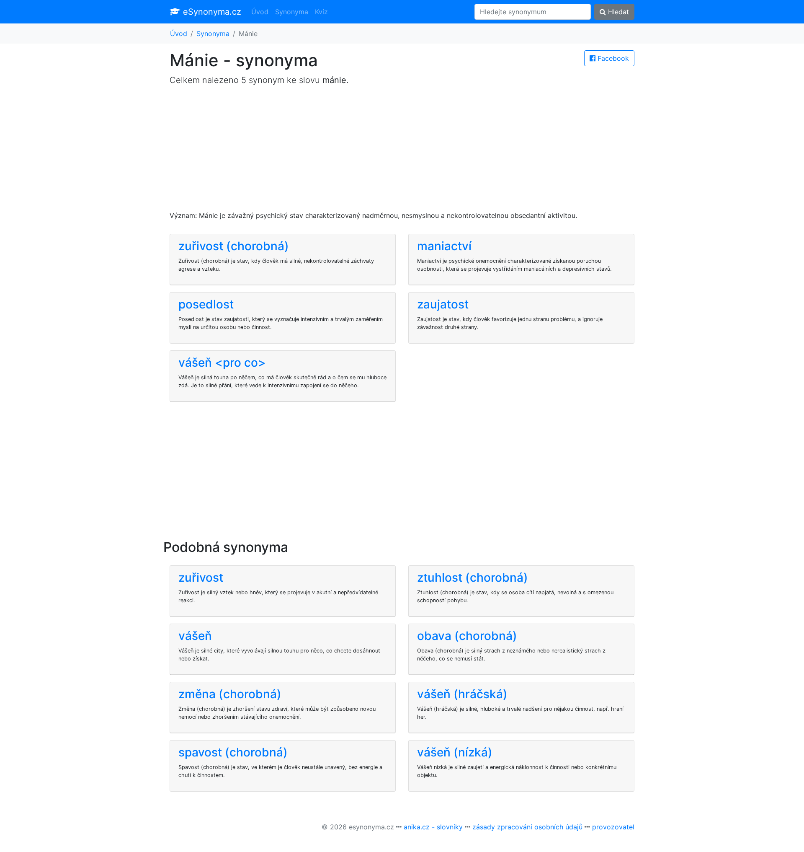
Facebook (612, 58)
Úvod (259, 12)
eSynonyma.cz (210, 12)
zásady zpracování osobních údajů (527, 827)
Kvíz (321, 12)
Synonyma (291, 12)
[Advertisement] (402, 151)
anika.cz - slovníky (433, 827)
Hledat (617, 12)
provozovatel (613, 827)
